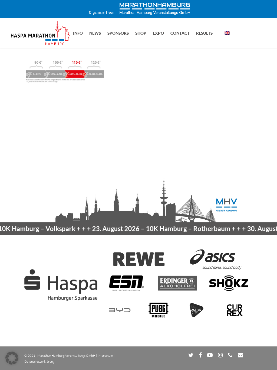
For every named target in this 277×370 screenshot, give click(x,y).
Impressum (105, 355)
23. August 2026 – (154, 228)
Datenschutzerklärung (39, 361)
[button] (12, 358)
